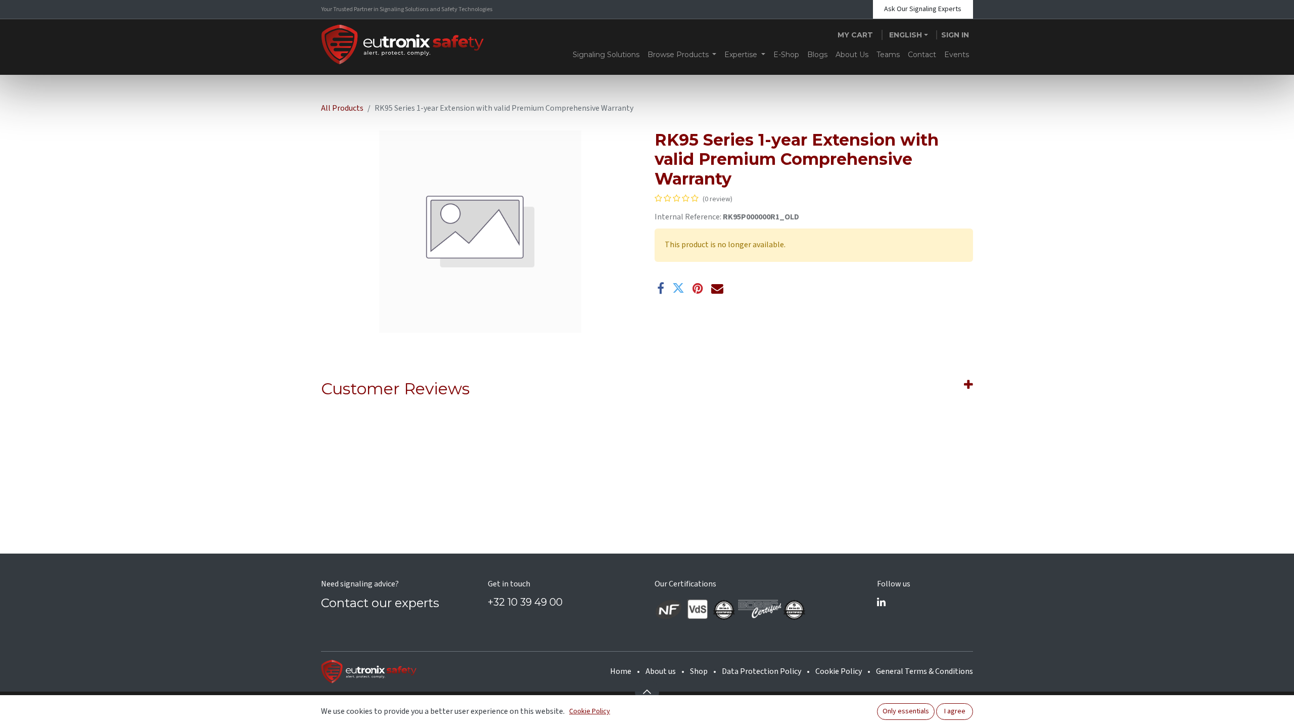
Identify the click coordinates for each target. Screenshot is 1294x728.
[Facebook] (660, 288)
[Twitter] (678, 288)
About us (660, 671)
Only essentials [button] (906, 711)
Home (620, 671)
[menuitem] (606, 54)
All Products (342, 108)
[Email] (717, 288)
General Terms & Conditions (924, 671)
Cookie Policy (838, 671)
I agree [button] (954, 711)
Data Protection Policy (761, 671)
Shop (699, 671)
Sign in (955, 34)
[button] (647, 691)
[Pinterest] (697, 288)
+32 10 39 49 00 (525, 602)
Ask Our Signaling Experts (922, 9)
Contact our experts (380, 603)
